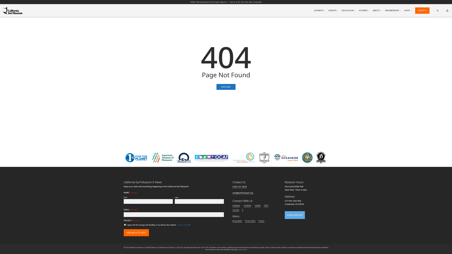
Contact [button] (261, 221)
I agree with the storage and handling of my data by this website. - (158, 225)
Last (176, 197)
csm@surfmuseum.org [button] (242, 193)
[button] (295, 215)
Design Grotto (242, 249)
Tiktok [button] (266, 205)
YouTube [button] (235, 210)
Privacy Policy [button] (250, 221)
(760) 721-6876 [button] (239, 187)
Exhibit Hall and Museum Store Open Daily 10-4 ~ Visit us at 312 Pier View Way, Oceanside (226, 2)
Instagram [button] (236, 205)
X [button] (242, 210)
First (125, 197)
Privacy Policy (183, 225)
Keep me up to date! (136, 233)
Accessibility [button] (237, 221)
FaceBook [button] (247, 205)
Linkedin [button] (258, 205)
